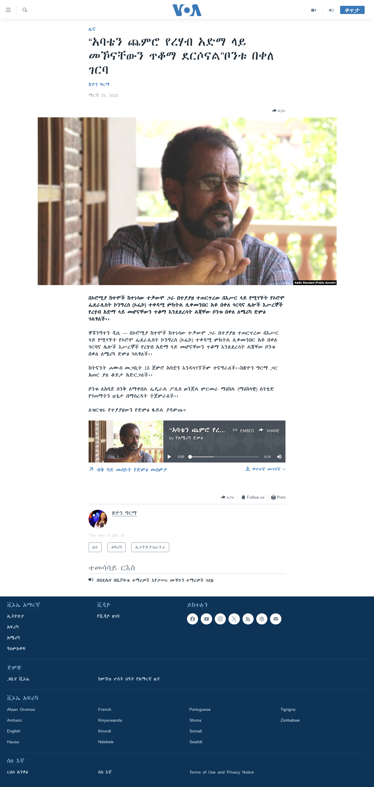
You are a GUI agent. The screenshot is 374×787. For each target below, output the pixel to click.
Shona (195, 720)
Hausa (13, 741)
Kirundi (104, 731)
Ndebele (106, 741)
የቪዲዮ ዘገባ (108, 616)
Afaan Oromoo (21, 709)
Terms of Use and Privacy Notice (221, 772)
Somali (195, 731)
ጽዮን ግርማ (99, 84)
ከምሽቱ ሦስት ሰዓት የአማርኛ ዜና (129, 679)
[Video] (314, 10)
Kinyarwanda (110, 720)
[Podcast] (261, 618)
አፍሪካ (13, 627)
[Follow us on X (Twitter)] (234, 618)
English (13, 731)
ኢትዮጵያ (15, 616)
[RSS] (248, 618)
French (104, 709)
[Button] (278, 110)
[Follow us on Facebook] (192, 618)
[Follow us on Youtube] (206, 618)
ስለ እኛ (105, 772)
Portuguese (200, 709)
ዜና (92, 29)
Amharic (14, 720)
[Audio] (331, 10)
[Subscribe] (275, 618)
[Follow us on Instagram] (220, 618)
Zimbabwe (290, 720)
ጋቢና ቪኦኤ (18, 679)
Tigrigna (287, 709)
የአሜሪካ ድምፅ (189, 438)
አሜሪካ (13, 638)
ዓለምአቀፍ (16, 648)
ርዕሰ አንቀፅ (17, 772)
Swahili (195, 741)
